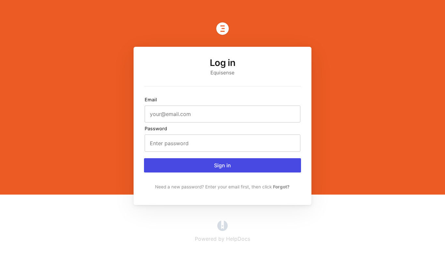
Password (156, 128)
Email (151, 99)
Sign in (222, 165)
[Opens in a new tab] (222, 229)
